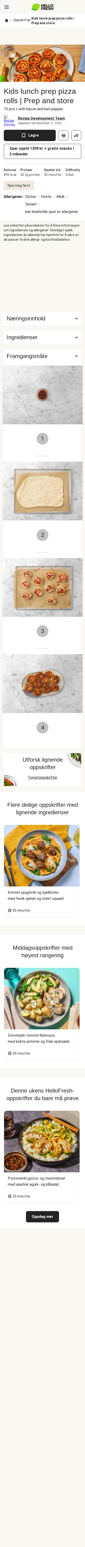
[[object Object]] (63, 135)
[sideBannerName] (42, 277)
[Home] (6, 21)
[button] (42, 337)
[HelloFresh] (43, 7)
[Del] (76, 135)
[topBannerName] (42, 36)
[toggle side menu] (6, 7)
